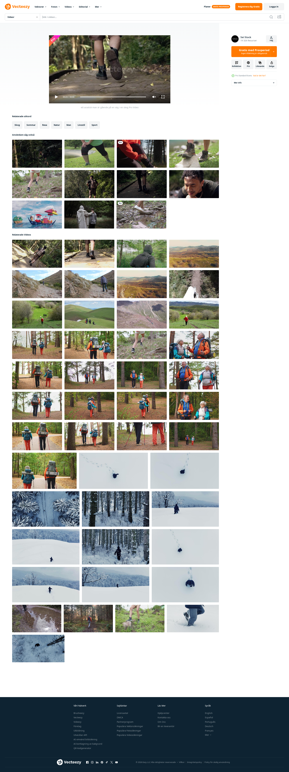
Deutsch (209, 726)
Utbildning (79, 730)
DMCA (120, 717)
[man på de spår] (37, 284)
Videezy (77, 721)
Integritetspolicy (194, 762)
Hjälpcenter (163, 713)
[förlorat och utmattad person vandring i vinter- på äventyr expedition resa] (184, 471)
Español (209, 717)
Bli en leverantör (166, 726)
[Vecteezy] (17, 7)
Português (210, 721)
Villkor (181, 762)
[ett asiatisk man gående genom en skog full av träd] (37, 154)
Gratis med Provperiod (254, 51)
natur (57, 124)
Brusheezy (79, 713)
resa (44, 124)
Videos (68, 6)
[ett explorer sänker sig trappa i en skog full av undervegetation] (142, 184)
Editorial (83, 6)
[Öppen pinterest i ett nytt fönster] (102, 762)
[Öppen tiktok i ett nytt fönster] (107, 762)
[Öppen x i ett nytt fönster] (111, 762)
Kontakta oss (164, 717)
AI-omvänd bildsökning (85, 739)
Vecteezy (78, 717)
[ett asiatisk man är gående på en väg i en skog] (37, 254)
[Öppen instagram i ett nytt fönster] (92, 762)
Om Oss (162, 721)
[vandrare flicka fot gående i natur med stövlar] (194, 154)
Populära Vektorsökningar (130, 726)
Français (209, 730)
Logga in (273, 6)
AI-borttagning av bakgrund (88, 743)
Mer (97, 6)
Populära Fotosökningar (129, 730)
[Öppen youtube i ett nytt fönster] (116, 762)
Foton (54, 6)
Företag (77, 726)
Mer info (238, 82)
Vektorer (39, 6)
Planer (207, 6)
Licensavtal (122, 713)
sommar (31, 124)
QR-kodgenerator (82, 748)
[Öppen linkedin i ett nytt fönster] (97, 762)
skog (17, 124)
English (209, 713)
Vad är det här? (259, 75)
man (68, 124)
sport (94, 124)
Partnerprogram (125, 721)
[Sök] (271, 17)
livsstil (81, 124)
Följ (271, 40)
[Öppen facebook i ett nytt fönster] (87, 762)
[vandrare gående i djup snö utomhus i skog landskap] (113, 471)
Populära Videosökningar (129, 735)
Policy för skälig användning (217, 762)
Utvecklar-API (80, 735)
